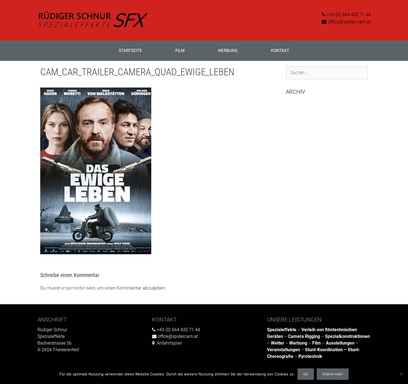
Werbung (228, 50)
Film (180, 50)
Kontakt (280, 50)
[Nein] (401, 374)
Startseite (130, 50)
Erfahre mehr (333, 374)
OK (305, 374)
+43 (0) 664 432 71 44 (349, 14)
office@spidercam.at (349, 21)
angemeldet (73, 288)
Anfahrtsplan (169, 343)
